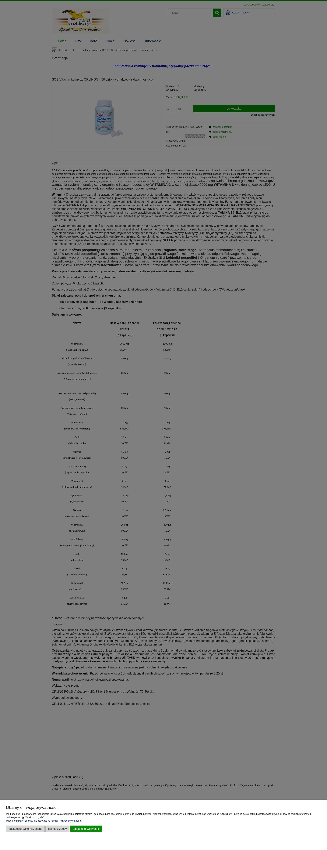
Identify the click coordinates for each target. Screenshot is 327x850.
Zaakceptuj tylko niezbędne (25, 828)
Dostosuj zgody (57, 828)
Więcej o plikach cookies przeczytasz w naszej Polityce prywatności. (44, 820)
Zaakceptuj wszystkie (86, 828)
